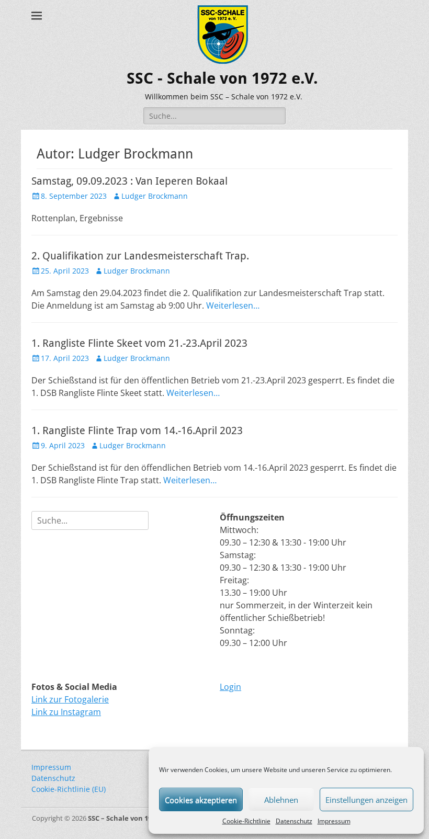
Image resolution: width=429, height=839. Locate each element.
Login (230, 687)
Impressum (334, 821)
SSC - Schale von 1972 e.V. (222, 78)
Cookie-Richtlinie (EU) (68, 789)
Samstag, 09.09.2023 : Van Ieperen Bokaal (129, 181)
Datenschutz (294, 821)
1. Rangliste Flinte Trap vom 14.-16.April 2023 (137, 430)
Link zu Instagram (66, 712)
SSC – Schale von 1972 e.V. (130, 818)
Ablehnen (281, 800)
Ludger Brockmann (154, 196)
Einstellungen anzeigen (366, 800)
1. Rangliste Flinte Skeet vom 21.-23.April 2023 (139, 343)
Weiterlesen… (232, 305)
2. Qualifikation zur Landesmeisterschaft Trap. (140, 256)
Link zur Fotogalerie (70, 699)
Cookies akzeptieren (201, 800)
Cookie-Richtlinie (246, 821)
